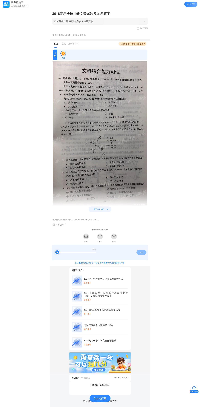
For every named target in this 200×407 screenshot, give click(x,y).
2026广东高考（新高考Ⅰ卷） (99, 325)
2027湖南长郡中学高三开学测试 (100, 340)
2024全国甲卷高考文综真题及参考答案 (103, 279)
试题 (56, 43)
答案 (64, 43)
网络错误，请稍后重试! (100, 385)
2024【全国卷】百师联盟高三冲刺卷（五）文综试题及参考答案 (106, 294)
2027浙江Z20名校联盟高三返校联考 (102, 309)
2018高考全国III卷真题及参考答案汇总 (73, 21)
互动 (74, 43)
